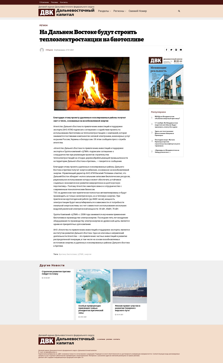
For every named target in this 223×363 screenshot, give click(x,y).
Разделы (103, 11)
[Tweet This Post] (171, 50)
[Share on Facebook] (166, 50)
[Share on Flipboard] (176, 50)
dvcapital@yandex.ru (50, 352)
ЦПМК (81, 254)
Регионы (118, 11)
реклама (54, 2)
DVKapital (49, 50)
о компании (44, 2)
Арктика (62, 254)
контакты (64, 2)
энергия (87, 254)
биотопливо (72, 254)
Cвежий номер (138, 11)
